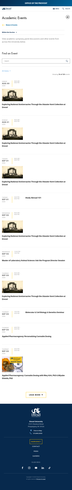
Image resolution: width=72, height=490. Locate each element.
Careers (36, 456)
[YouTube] (36, 468)
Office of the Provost (36, 3)
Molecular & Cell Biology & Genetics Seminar (44, 312)
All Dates (5, 71)
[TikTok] (49, 468)
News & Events (11, 25)
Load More (34, 395)
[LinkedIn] (43, 468)
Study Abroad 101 (33, 198)
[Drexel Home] (6, 9)
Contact (36, 446)
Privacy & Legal (40, 479)
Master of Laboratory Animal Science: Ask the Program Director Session (33, 260)
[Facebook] (22, 468)
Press (36, 451)
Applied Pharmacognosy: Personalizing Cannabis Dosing (26, 336)
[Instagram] (29, 468)
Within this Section (8, 32)
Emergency (36, 442)
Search (6, 61)
